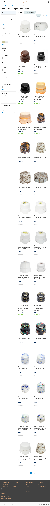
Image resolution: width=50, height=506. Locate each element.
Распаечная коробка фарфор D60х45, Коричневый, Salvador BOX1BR (23, 67)
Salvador (5, 72)
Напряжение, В (6, 105)
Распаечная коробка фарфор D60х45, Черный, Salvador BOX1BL (40, 66)
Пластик (6, 55)
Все (38, 15)
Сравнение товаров (42, 486)
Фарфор (5, 50)
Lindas (5, 79)
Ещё (3, 44)
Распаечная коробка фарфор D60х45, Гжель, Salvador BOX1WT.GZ (24, 368)
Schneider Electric (7, 84)
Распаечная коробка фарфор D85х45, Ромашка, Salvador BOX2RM (40, 217)
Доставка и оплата (30, 484)
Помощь (27, 486)
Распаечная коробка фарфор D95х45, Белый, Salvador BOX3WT (39, 36)
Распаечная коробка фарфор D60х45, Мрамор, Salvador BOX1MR (40, 157)
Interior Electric (7, 82)
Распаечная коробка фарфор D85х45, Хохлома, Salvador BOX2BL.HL (40, 338)
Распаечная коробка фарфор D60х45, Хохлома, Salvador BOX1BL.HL (24, 338)
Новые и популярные (29, 12)
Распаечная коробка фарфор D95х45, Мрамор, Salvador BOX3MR (40, 187)
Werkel (5, 74)
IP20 (5, 95)
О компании (15, 484)
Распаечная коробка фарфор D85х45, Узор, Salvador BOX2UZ (39, 277)
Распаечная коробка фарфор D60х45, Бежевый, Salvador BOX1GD (40, 98)
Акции (27, 489)
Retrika (5, 87)
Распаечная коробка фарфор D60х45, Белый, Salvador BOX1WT (24, 36)
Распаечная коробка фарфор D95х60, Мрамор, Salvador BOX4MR (40, 458)
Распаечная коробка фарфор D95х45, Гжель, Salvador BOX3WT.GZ (24, 398)
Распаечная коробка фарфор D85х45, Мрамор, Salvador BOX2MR (24, 187)
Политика (15, 488)
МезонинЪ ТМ (7, 65)
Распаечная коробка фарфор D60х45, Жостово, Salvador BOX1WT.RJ (40, 398)
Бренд (3, 63)
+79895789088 (5, 486)
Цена (3, 28)
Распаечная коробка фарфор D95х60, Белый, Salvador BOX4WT (24, 458)
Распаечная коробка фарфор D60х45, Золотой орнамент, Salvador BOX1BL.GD (24, 308)
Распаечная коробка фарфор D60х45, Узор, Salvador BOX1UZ (23, 277)
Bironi (5, 67)
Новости (15, 486)
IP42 (5, 98)
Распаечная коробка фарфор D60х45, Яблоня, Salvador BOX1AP (24, 247)
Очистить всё (5, 24)
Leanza (5, 77)
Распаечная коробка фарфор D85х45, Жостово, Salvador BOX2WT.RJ (24, 428)
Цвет (3, 39)
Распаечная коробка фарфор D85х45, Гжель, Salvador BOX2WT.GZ (39, 368)
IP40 (5, 100)
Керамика (6, 53)
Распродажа (28, 491)
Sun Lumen (6, 70)
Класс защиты (6, 93)
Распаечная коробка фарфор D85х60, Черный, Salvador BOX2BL (24, 98)
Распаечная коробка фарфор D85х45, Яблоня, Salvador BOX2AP (40, 247)
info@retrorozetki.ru (6, 488)
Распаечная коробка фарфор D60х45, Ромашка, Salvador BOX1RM (24, 217)
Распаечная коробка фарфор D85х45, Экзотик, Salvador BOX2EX (24, 157)
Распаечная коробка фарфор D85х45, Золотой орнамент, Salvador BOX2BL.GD (40, 308)
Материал (4, 48)
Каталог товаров (6, 12)
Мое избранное (41, 488)
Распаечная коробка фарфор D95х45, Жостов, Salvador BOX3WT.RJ (40, 428)
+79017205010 (5, 484)
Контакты (15, 489)
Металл (5, 58)
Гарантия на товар (29, 488)
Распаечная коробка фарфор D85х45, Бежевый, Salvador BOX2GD (24, 128)
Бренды (40, 484)
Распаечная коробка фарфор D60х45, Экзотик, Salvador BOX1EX (40, 128)
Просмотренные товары (43, 489)
